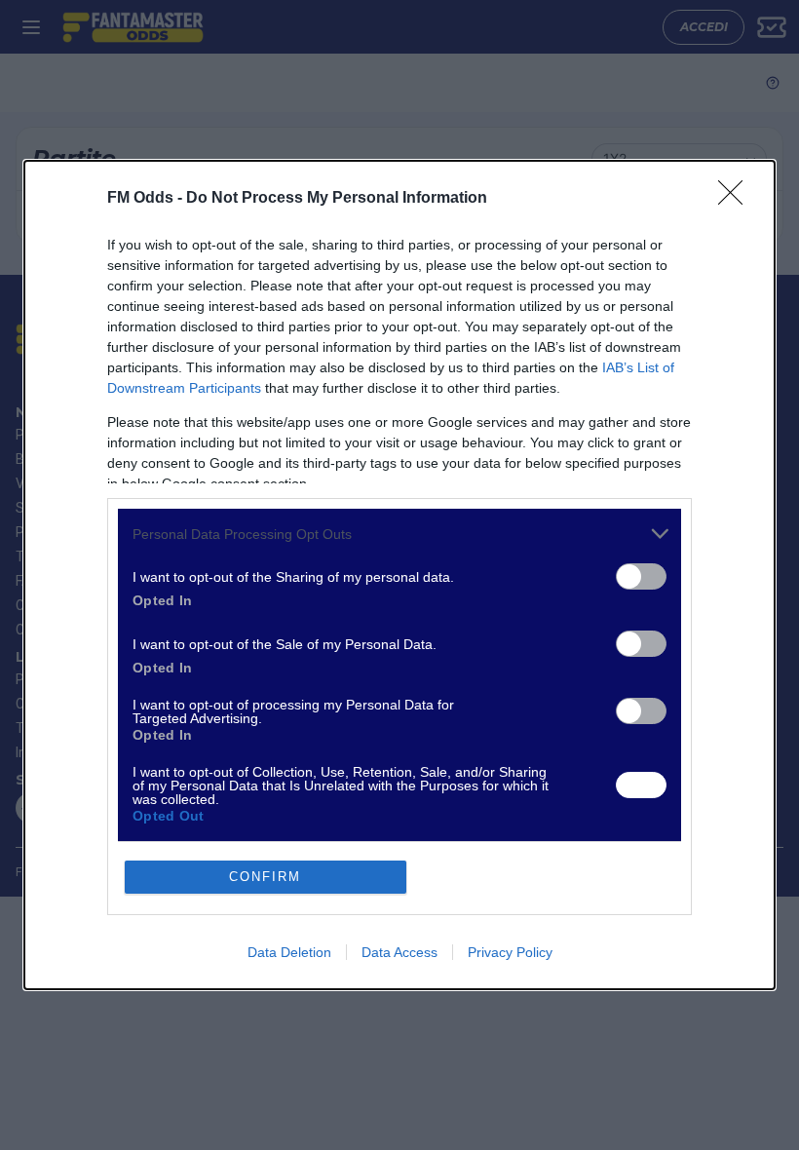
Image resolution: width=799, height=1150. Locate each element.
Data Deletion (289, 952)
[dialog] (399, 575)
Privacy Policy (510, 952)
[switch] (641, 576)
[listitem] (399, 533)
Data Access (399, 952)
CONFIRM (265, 876)
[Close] (736, 198)
